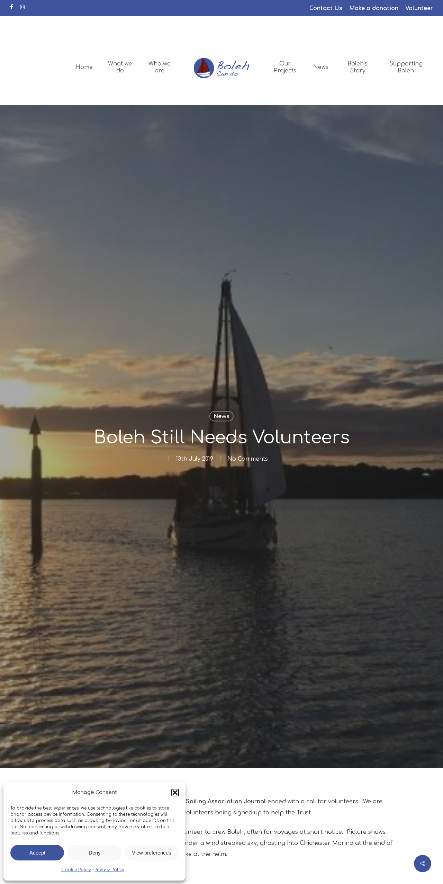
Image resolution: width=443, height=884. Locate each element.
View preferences (151, 853)
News (221, 416)
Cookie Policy (76, 869)
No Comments (247, 459)
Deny (95, 853)
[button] (175, 792)
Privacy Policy (109, 869)
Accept (37, 853)
